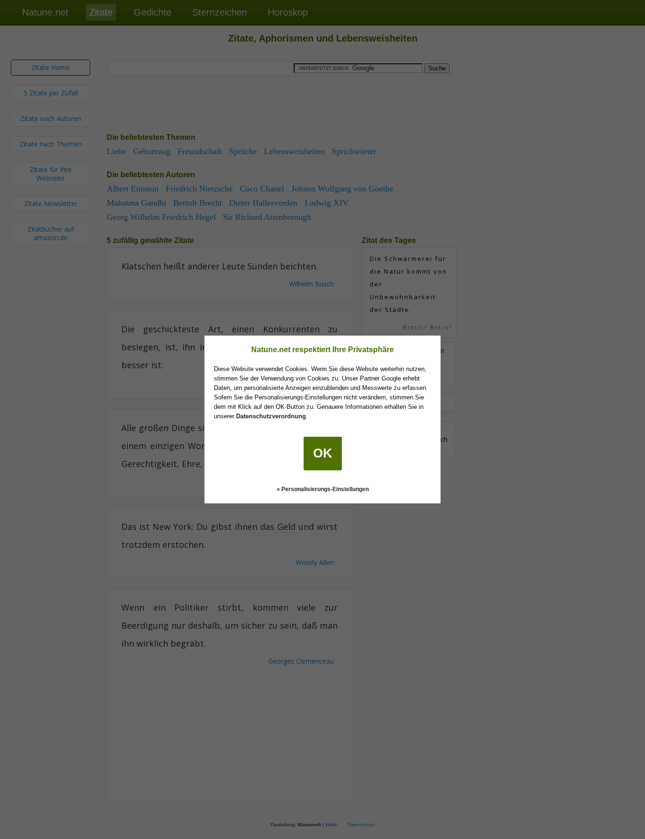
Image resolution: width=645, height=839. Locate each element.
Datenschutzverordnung (271, 416)
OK (322, 453)
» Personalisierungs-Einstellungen (323, 489)
